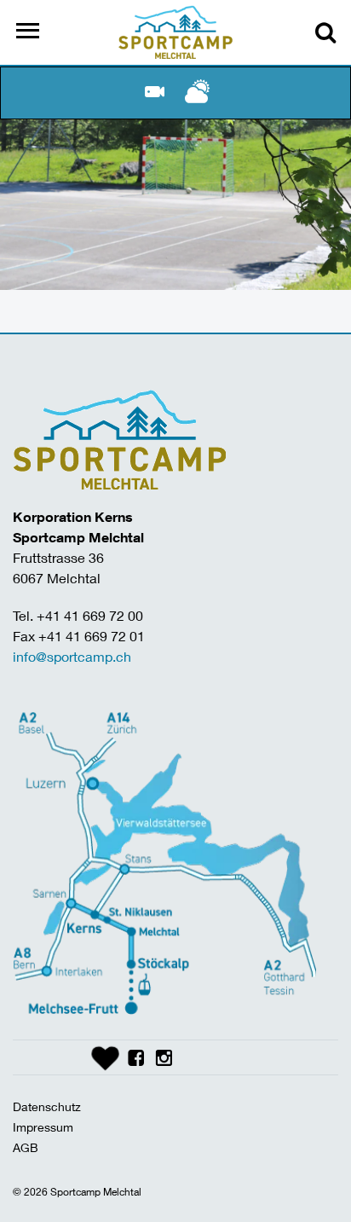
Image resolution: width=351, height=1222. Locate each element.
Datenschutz (47, 1106)
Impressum (43, 1127)
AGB (25, 1147)
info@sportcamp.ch (72, 656)
